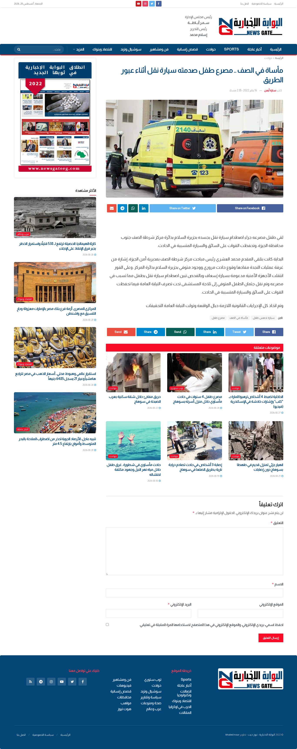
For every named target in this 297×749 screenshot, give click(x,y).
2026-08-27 (275, 412)
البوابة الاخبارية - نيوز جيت (261, 734)
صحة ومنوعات (151, 703)
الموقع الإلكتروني (271, 604)
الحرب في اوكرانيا (180, 707)
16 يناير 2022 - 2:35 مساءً (243, 90)
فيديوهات (124, 685)
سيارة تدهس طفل (264, 317)
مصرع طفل (218, 317)
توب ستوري (177, 388)
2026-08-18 (152, 480)
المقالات (185, 712)
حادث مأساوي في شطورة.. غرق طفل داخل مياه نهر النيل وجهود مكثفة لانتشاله (133, 469)
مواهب (126, 703)
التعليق (276, 523)
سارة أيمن (270, 90)
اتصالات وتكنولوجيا (184, 693)
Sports (231, 49)
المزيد (80, 49)
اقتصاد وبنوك (102, 49)
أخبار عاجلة (254, 49)
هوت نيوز (124, 709)
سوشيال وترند (130, 49)
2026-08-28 (88, 254)
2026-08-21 (275, 476)
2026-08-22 (152, 408)
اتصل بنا (244, 3)
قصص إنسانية (187, 49)
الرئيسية (278, 3)
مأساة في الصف (239, 317)
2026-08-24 (214, 408)
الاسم (277, 584)
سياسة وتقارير (150, 697)
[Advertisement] (93, 25)
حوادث (211, 49)
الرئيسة (279, 58)
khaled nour (232, 734)
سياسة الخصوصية (262, 3)
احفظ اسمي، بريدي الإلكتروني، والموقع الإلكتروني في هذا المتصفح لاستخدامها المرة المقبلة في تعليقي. (211, 625)
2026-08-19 (214, 476)
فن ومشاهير (159, 49)
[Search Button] (17, 49)
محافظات (124, 697)
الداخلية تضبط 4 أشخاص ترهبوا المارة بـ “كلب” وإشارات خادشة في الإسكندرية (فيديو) (256, 401)
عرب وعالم (23, 234)
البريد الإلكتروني (179, 604)
